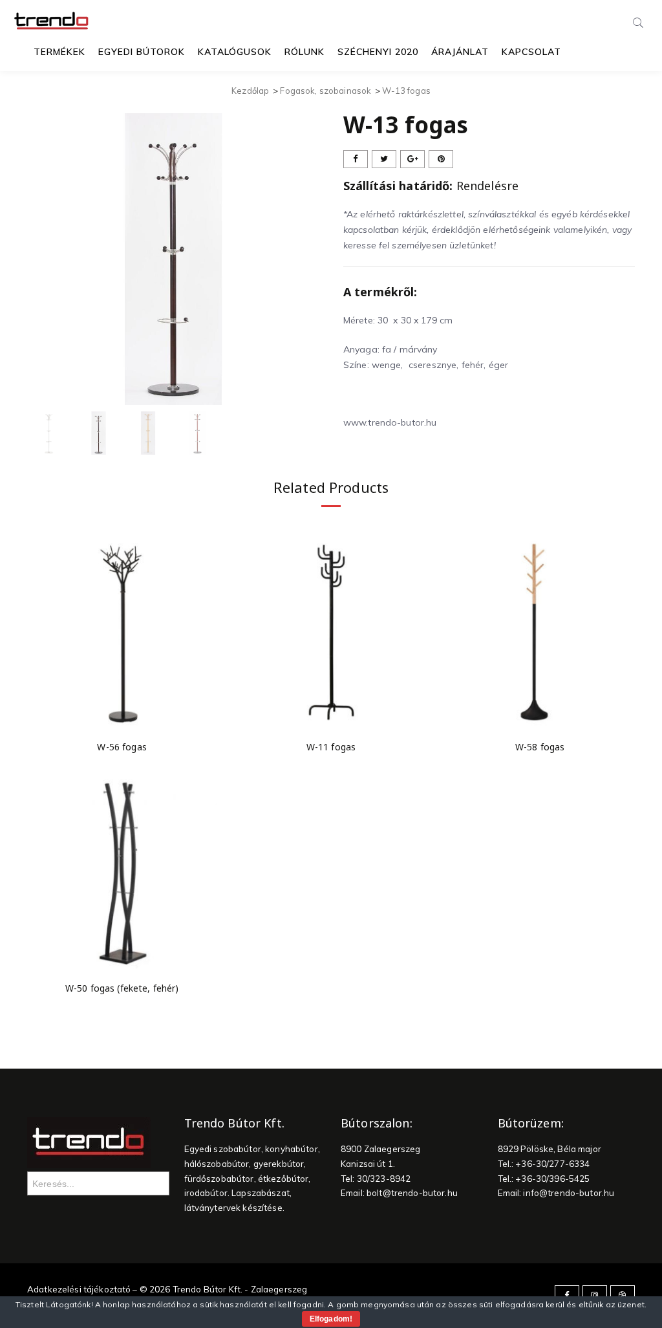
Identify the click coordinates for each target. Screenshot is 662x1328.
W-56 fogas (121, 747)
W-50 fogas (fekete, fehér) (122, 988)
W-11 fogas (331, 747)
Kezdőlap (250, 90)
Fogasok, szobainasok (325, 90)
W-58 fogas (539, 747)
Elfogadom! (331, 1318)
